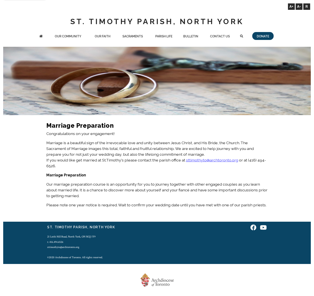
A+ (291, 6)
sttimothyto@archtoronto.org (212, 160)
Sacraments (132, 36)
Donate (263, 36)
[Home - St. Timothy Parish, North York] (41, 36)
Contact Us (220, 36)
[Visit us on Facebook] (253, 228)
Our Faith (102, 36)
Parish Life (163, 36)
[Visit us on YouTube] (263, 228)
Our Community (68, 36)
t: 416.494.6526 (55, 242)
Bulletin (190, 36)
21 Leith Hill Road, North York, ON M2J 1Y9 (71, 236)
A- (299, 6)
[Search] (241, 36)
